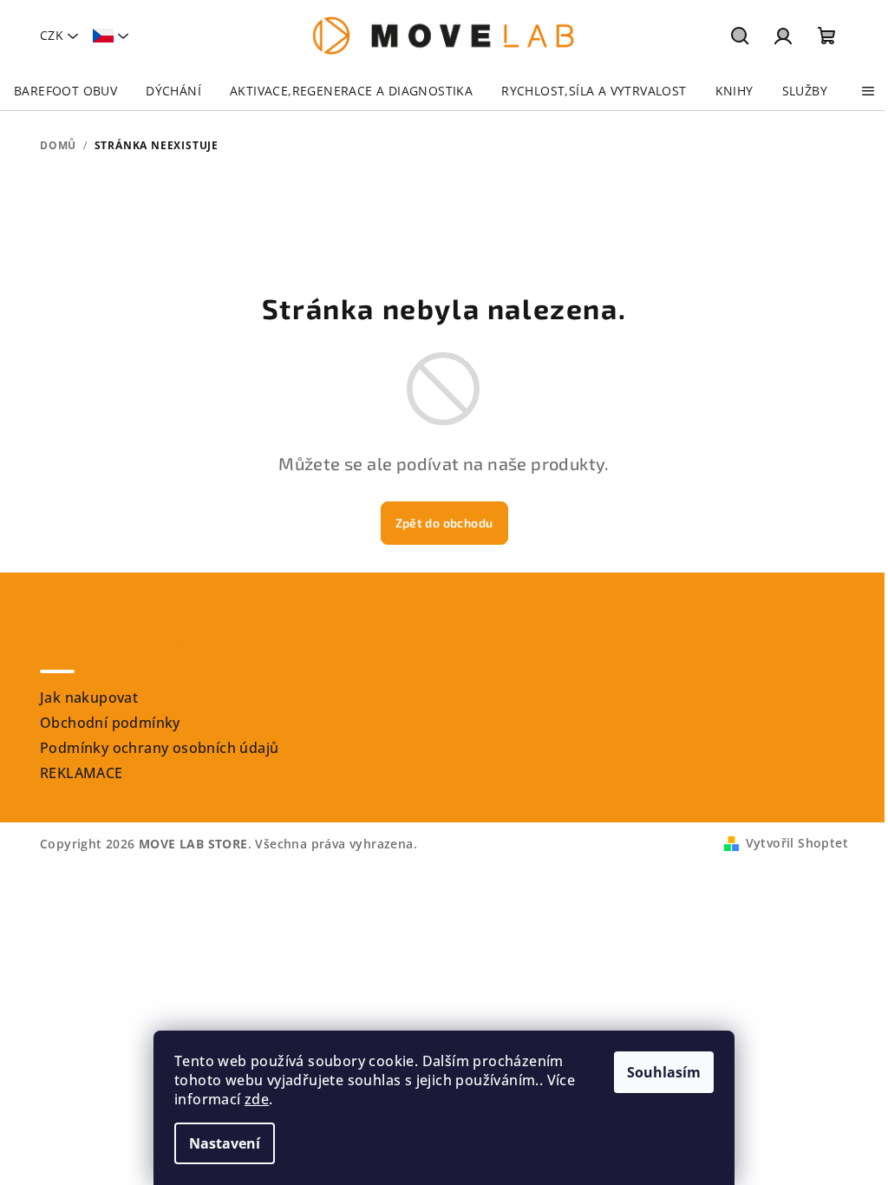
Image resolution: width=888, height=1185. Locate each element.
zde (257, 1099)
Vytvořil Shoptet (797, 843)
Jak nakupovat (89, 697)
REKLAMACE (81, 772)
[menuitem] (65, 91)
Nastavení (224, 1143)
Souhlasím (664, 1072)
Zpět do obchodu (444, 522)
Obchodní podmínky (110, 722)
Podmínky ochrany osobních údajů (159, 747)
